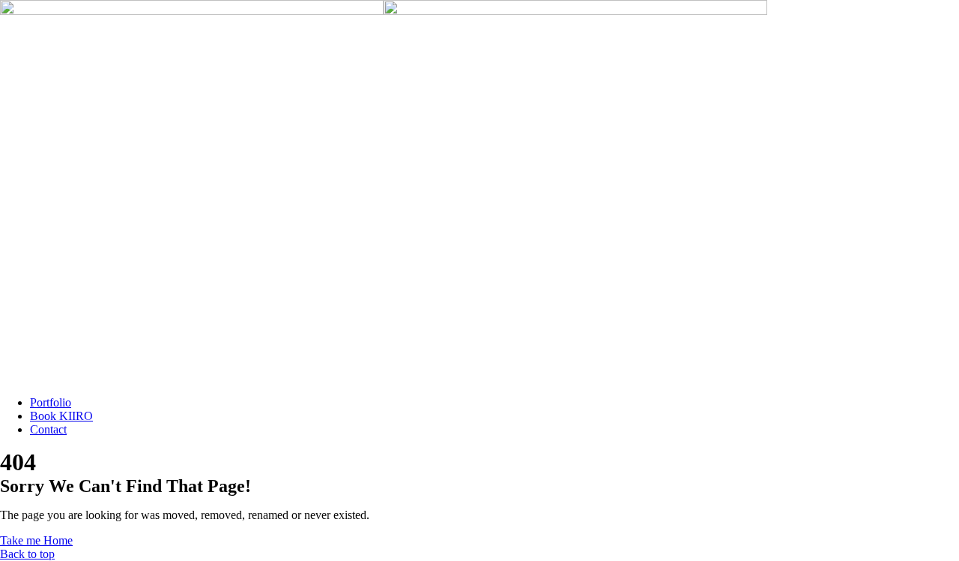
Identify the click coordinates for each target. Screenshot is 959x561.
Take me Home (36, 540)
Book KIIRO (61, 416)
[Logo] (383, 6)
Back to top (27, 554)
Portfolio (50, 402)
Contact (48, 429)
